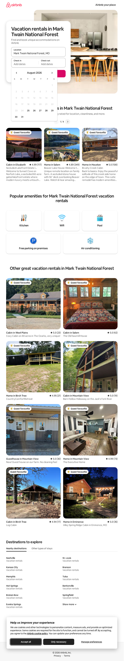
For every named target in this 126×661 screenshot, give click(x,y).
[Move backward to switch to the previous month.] (17, 73)
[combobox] (38, 53)
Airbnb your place (105, 4)
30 (16, 116)
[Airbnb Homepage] (14, 5)
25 (28, 110)
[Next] (67, 121)
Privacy (57, 655)
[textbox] (25, 64)
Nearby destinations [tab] (16, 548)
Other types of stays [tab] (42, 548)
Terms (67, 655)
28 (46, 110)
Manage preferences (91, 641)
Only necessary (58, 641)
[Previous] (56, 121)
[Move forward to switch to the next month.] (52, 73)
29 (52, 110)
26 (34, 110)
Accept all (26, 641)
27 (40, 110)
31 (22, 116)
